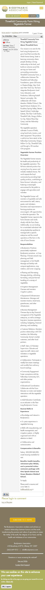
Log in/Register (7, 502)
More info (9, 581)
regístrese (15, 32)
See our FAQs (22, 561)
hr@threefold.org (26, 489)
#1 (42, 36)
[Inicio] (15, 9)
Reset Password (37, 2)
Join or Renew (13, 16)
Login (29, 2)
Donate (24, 16)
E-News (32, 16)
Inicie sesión (6, 32)
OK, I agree (6, 586)
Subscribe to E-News (22, 520)
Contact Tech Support (22, 565)
